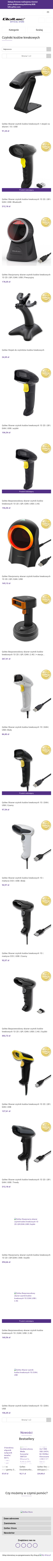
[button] (26, 1519)
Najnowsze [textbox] (7, 49)
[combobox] (26, 49)
